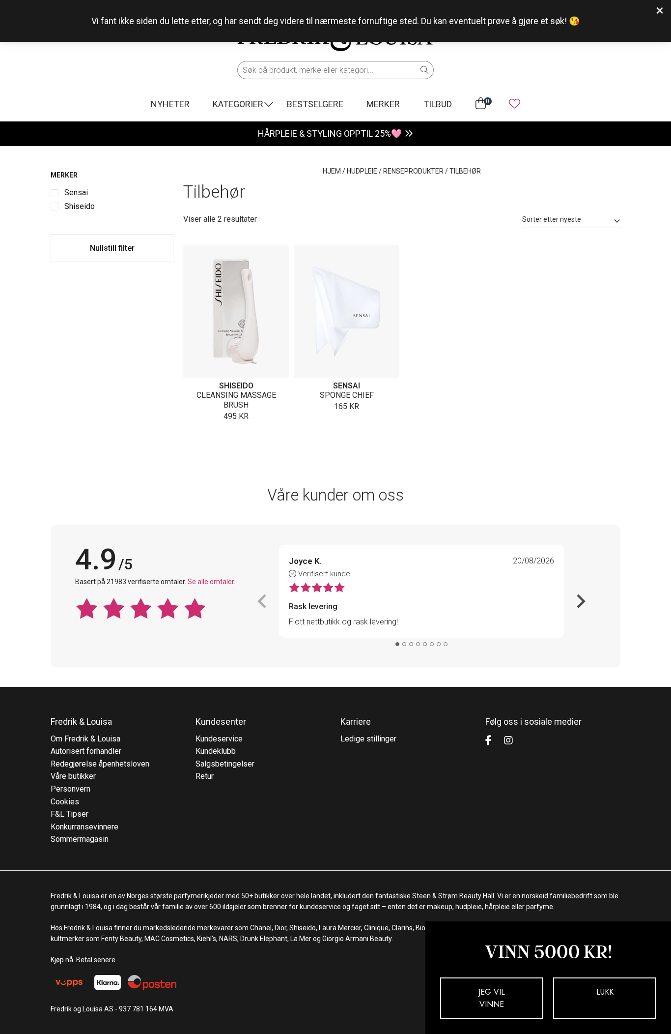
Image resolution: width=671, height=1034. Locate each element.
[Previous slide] (263, 601)
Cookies (65, 801)
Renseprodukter (413, 171)
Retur (205, 776)
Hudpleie (362, 171)
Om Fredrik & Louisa (85, 738)
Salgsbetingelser (225, 763)
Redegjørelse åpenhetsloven (100, 763)
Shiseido (236, 385)
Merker (383, 104)
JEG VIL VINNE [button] (491, 998)
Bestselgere (315, 104)
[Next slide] (580, 601)
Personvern (70, 789)
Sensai (346, 385)
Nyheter (170, 104)
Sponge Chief (347, 395)
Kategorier (238, 104)
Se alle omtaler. (211, 582)
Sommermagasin (80, 839)
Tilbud (437, 104)
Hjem (332, 171)
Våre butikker (73, 776)
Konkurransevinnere (84, 826)
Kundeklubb (216, 751)
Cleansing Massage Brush (236, 400)
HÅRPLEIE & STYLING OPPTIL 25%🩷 (330, 133)
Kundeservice (219, 738)
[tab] (397, 644)
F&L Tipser (69, 814)
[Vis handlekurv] (480, 104)
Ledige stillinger (368, 738)
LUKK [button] (605, 992)
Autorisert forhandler (86, 751)
